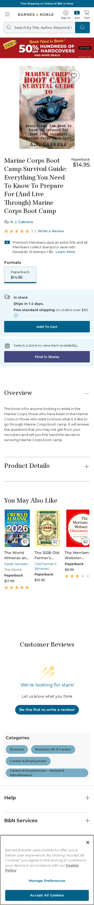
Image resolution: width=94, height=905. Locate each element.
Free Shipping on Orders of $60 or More (47, 3)
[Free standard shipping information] (16, 315)
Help (10, 798)
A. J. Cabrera (21, 222)
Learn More (65, 252)
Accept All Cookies (47, 895)
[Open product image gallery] (47, 107)
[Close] (87, 842)
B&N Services (21, 821)
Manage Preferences (47, 881)
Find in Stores (47, 357)
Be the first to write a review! (47, 709)
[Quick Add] (25, 542)
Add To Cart (47, 327)
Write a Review (51, 231)
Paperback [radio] (20, 275)
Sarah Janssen (16, 564)
